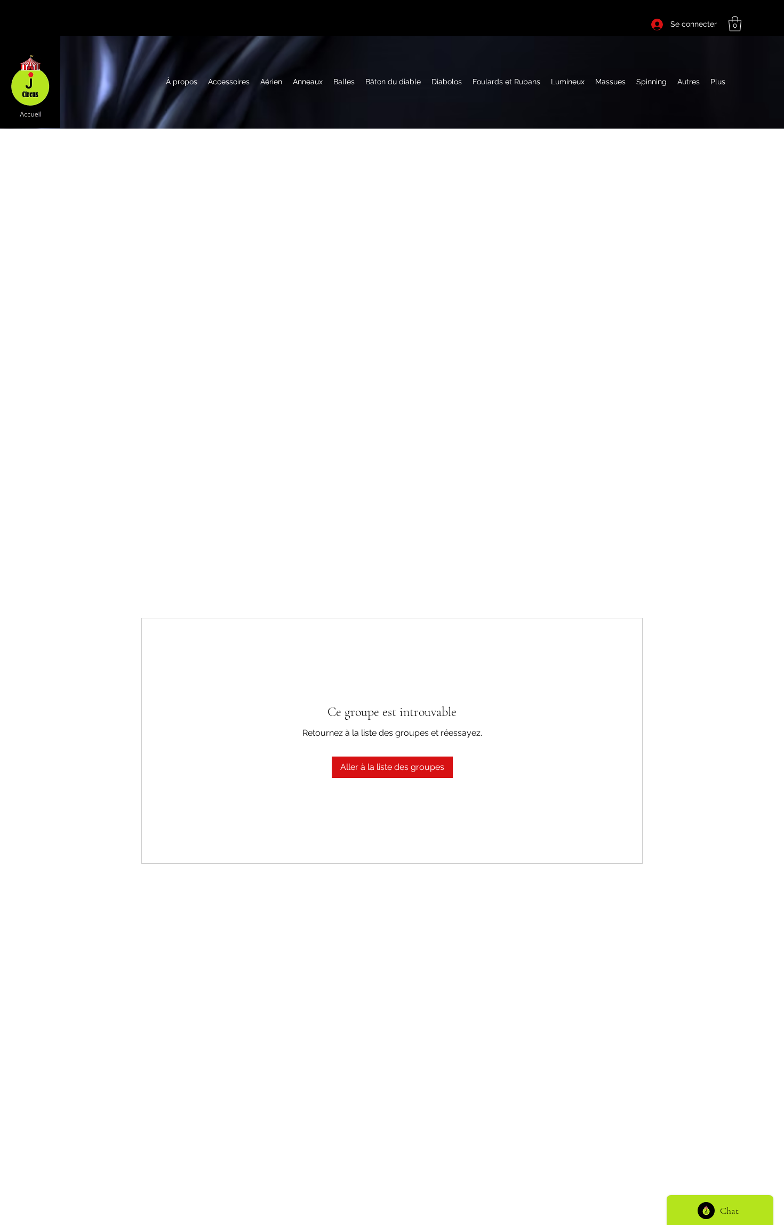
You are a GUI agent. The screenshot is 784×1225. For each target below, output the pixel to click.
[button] (735, 23)
